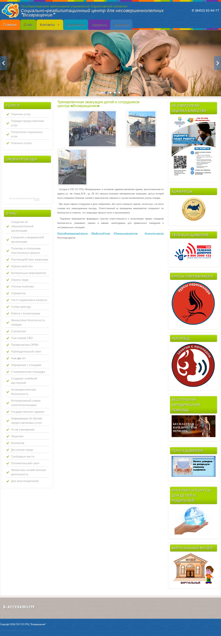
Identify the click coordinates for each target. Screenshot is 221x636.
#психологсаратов (154, 233)
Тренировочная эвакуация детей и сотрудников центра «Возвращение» (98, 103)
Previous (3, 63)
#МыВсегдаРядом (100, 233)
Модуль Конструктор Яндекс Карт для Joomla (24, 199)
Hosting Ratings (26, 630)
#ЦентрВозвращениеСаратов (72, 233)
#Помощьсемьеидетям (126, 233)
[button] (5, 68)
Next (217, 63)
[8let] (193, 583)
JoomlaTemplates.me (8, 630)
